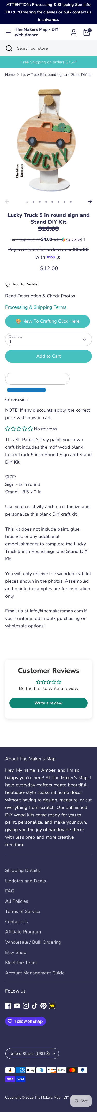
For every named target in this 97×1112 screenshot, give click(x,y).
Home (10, 74)
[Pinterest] (43, 1006)
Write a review (48, 703)
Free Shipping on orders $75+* (48, 62)
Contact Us (16, 922)
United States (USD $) (29, 1053)
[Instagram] (26, 1006)
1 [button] (27, 202)
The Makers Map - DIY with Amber (36, 32)
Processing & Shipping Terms (35, 307)
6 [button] (58, 202)
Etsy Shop (15, 952)
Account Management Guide (35, 973)
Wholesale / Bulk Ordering (33, 942)
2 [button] (33, 202)
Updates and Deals (25, 881)
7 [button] (64, 202)
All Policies (16, 901)
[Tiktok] (35, 1006)
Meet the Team (21, 962)
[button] (48, 239)
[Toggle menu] (7, 32)
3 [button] (40, 202)
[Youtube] (17, 1006)
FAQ (9, 891)
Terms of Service (22, 911)
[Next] (90, 201)
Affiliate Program (23, 932)
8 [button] (71, 202)
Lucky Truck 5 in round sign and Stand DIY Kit (56, 74)
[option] (48, 62)
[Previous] (7, 201)
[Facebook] (8, 1006)
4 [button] (46, 202)
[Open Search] (8, 48)
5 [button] (52, 202)
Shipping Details (22, 870)
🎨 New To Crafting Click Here (48, 321)
